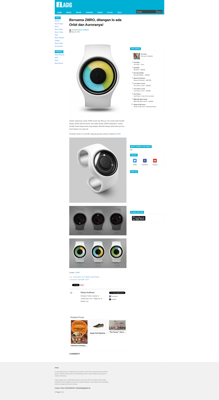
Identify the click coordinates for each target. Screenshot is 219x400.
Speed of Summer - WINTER (142, 80)
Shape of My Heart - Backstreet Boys (145, 106)
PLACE (110, 12)
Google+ (114, 299)
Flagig (58, 392)
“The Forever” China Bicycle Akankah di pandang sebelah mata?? (117, 332)
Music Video (59, 32)
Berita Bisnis (59, 63)
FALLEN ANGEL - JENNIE (142, 75)
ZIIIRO (118, 134)
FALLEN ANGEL (139, 73)
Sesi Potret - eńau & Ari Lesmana (144, 96)
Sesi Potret (137, 94)
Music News (59, 29)
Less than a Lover (139, 83)
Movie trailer (59, 43)
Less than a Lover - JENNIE (142, 85)
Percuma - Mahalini (147, 56)
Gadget (57, 40)
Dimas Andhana (83, 30)
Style (56, 35)
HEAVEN (136, 68)
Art (82, 277)
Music (57, 26)
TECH (119, 12)
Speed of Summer (139, 78)
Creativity (87, 277)
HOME (59, 12)
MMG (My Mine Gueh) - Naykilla (143, 101)
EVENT (100, 12)
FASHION (89, 12)
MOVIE (78, 12)
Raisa (57, 60)
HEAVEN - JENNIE (139, 70)
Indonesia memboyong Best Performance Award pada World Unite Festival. (79, 345)
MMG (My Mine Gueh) (140, 99)
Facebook (114, 296)
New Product (59, 24)
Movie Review (59, 38)
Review (57, 21)
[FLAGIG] (64, 5)
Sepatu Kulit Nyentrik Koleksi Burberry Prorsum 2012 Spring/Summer (98, 333)
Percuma (144, 54)
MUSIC (69, 12)
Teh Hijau (136, 62)
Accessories (59, 46)
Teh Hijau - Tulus (139, 64)
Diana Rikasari (59, 55)
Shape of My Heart (140, 104)
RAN (56, 57)
